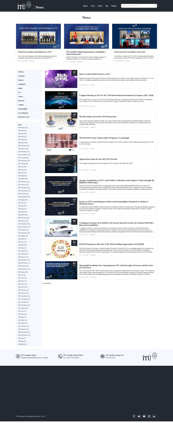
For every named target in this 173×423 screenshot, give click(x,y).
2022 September (24, 269)
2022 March (23, 287)
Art (19, 92)
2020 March (22, 344)
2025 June (22, 169)
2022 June (22, 278)
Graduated (21, 84)
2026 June (22, 133)
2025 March (23, 179)
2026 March (23, 142)
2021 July (22, 311)
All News (21, 72)
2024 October (23, 194)
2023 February (23, 254)
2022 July (22, 275)
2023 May (22, 245)
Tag (106, 6)
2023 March (23, 251)
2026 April (22, 139)
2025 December (24, 151)
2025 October (23, 157)
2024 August (23, 200)
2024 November (24, 191)
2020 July (22, 338)
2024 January (23, 221)
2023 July (22, 239)
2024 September (24, 197)
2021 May (22, 317)
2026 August (23, 127)
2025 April (22, 176)
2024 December (24, 188)
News (93, 6)
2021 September (24, 305)
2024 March (23, 215)
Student (20, 80)
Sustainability (22, 109)
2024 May (22, 209)
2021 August (23, 308)
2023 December (24, 224)
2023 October (23, 230)
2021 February (23, 326)
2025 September (24, 160)
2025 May (22, 172)
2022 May (22, 281)
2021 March (23, 323)
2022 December (24, 260)
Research (21, 100)
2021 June (22, 314)
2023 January (23, 257)
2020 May (22, 341)
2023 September (24, 233)
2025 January (23, 185)
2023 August (23, 236)
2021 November (24, 299)
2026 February (23, 145)
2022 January (23, 293)
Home (85, 6)
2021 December (24, 296)
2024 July (22, 203)
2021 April (22, 320)
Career (20, 96)
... (51, 283)
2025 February (23, 182)
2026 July (22, 130)
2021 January (23, 329)
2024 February (23, 218)
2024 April (22, 212)
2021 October (23, 302)
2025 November (24, 154)
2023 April (22, 248)
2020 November (24, 335)
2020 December (24, 332)
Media (20, 88)
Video (100, 6)
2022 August (23, 272)
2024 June (22, 206)
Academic (21, 76)
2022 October (23, 266)
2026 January (23, 148)
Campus (21, 105)
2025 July (22, 166)
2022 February (23, 290)
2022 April (22, 284)
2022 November (24, 263)
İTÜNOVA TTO (23, 117)
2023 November (24, 227)
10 (50, 283)
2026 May (22, 136)
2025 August (23, 163)
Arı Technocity (23, 113)
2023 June (22, 242)
